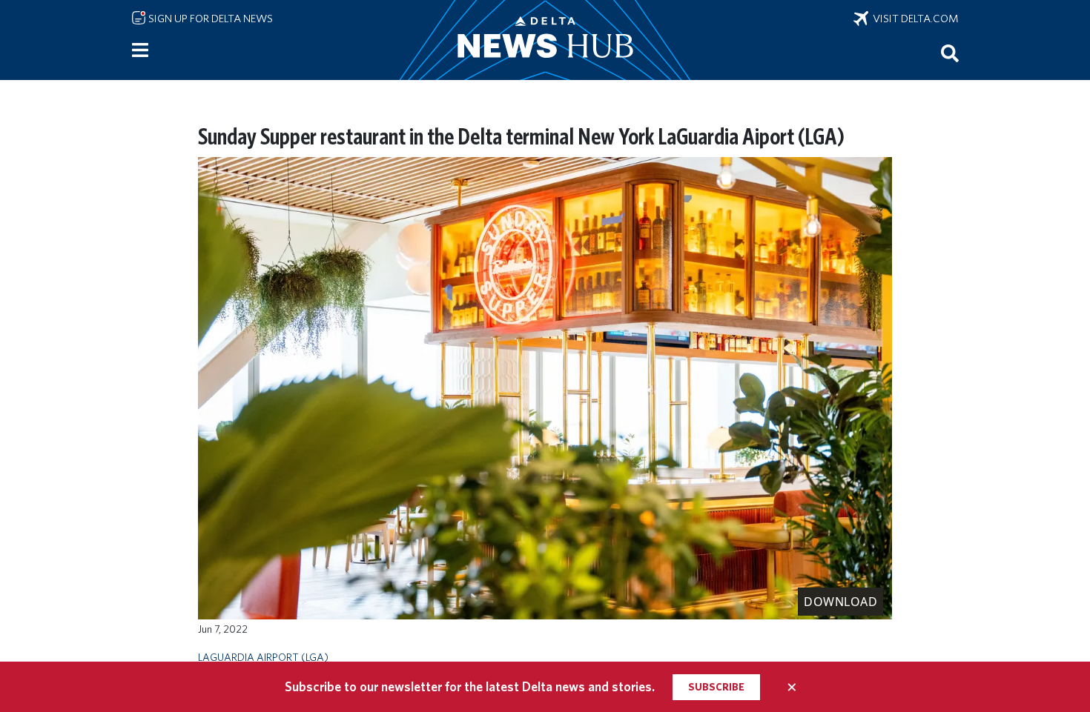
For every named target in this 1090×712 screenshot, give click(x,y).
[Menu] (140, 50)
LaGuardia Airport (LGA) (263, 657)
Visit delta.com (913, 18)
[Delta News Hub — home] (545, 40)
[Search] (950, 52)
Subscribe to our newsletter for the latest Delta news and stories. (470, 686)
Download (840, 601)
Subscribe (716, 687)
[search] (950, 52)
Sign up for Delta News (209, 18)
